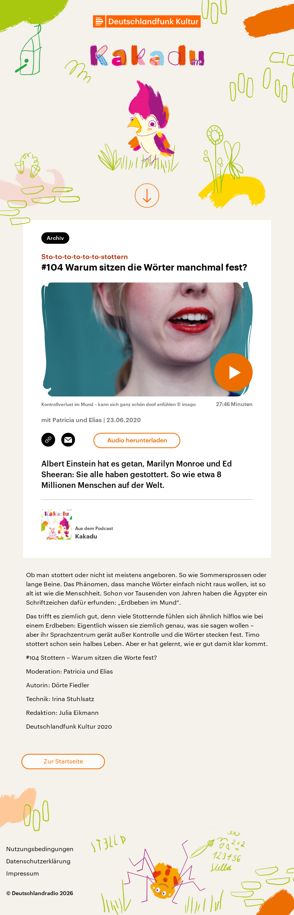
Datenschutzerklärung (38, 860)
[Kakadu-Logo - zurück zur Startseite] (147, 56)
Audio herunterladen (137, 440)
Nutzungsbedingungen (40, 848)
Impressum (22, 873)
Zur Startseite (63, 761)
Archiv (55, 238)
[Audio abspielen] (233, 372)
